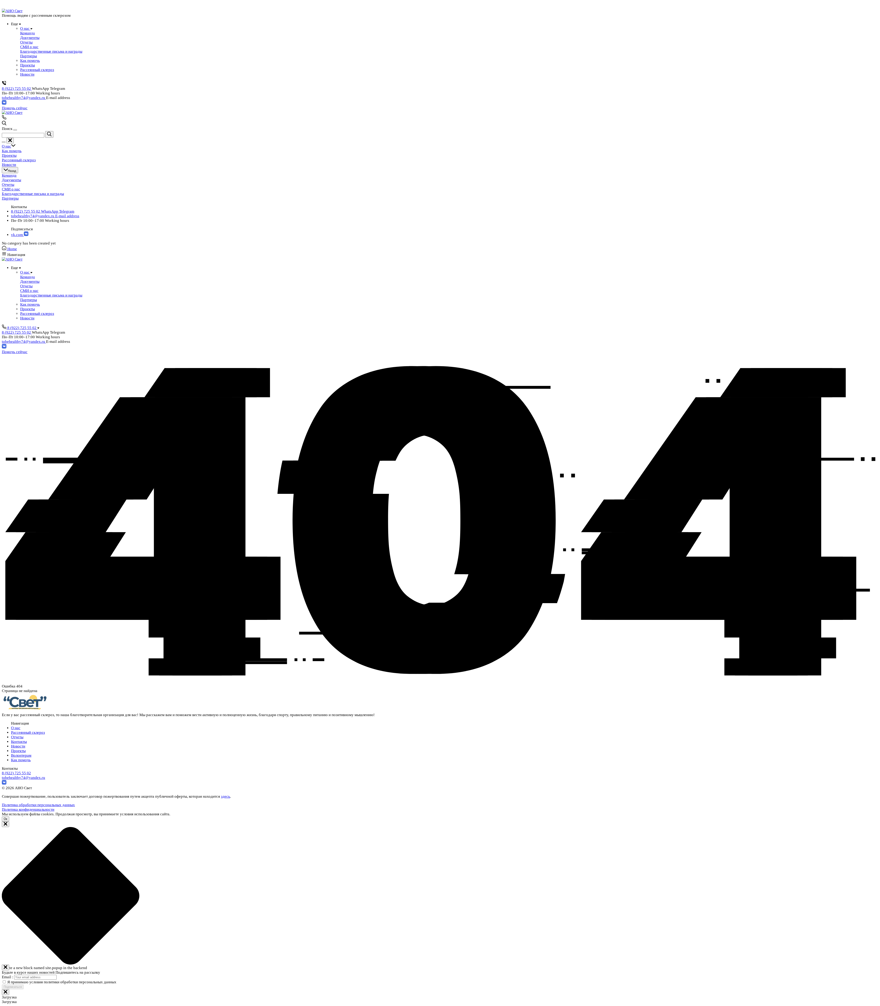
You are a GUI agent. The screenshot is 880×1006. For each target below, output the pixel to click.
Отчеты (17, 737)
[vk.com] (4, 103)
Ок (5, 819)
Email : (8, 977)
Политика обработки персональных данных (38, 805)
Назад (12, 171)
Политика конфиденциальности (28, 809)
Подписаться (13, 987)
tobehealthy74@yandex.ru (24, 98)
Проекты (18, 751)
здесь (225, 796)
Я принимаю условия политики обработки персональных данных (61, 982)
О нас (15, 728)
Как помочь (21, 760)
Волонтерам (21, 755)
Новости (18, 746)
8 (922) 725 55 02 (17, 88)
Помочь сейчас (15, 108)
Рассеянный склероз (28, 732)
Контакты (19, 741)
